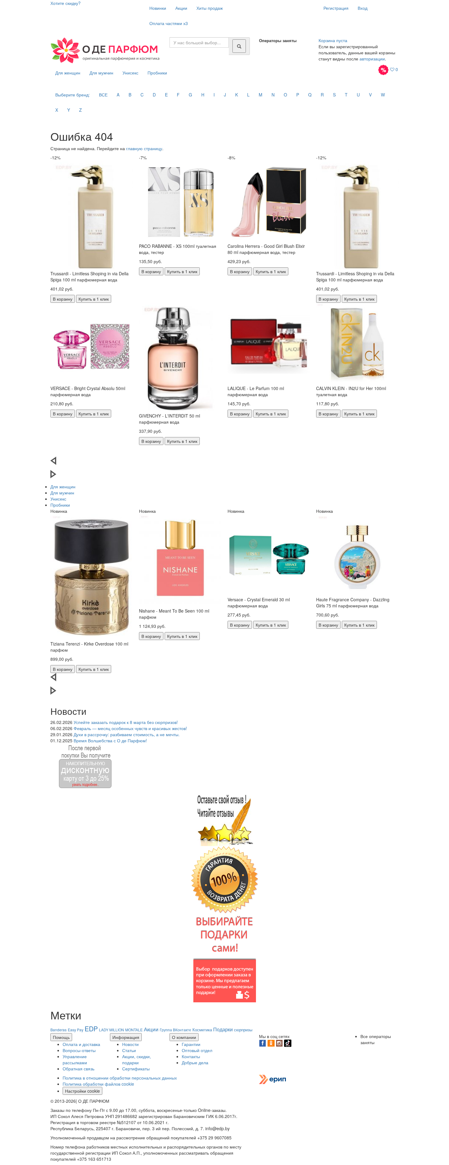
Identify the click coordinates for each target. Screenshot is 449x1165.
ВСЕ (103, 95)
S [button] (334, 95)
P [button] (297, 95)
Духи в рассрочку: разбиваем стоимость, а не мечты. (127, 734)
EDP (91, 1028)
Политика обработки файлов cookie (98, 1084)
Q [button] (310, 95)
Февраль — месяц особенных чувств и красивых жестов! (130, 728)
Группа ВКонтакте (175, 1029)
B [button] (130, 95)
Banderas (58, 1029)
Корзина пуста (333, 40)
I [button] (214, 95)
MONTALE (134, 1029)
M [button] (260, 95)
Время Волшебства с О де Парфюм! (110, 740)
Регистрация (336, 8)
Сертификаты (136, 1069)
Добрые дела (195, 1062)
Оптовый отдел (197, 1050)
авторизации (372, 59)
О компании (184, 1037)
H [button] (202, 95)
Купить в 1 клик (93, 299)
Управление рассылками (75, 1059)
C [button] (142, 95)
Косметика (202, 1030)
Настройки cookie (82, 1091)
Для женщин (67, 73)
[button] (224, 463)
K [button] (236, 95)
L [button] (248, 95)
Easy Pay (75, 1029)
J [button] (225, 95)
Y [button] (68, 110)
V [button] (370, 95)
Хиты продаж (209, 8)
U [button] (358, 95)
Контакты (191, 1056)
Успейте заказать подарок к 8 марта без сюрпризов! (126, 722)
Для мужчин (101, 73)
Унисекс (130, 73)
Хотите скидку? (65, 3)
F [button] (178, 95)
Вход (362, 8)
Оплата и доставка (81, 1044)
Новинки (157, 8)
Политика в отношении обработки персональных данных (120, 1078)
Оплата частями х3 (168, 23)
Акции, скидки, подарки (136, 1059)
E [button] (166, 95)
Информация (125, 1037)
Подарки (223, 1029)
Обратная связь (78, 1069)
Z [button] (80, 110)
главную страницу (144, 148)
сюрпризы (243, 1030)
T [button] (346, 95)
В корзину (62, 299)
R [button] (322, 95)
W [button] (383, 95)
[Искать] (239, 46)
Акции (181, 8)
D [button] (154, 95)
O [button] (285, 95)
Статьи (129, 1050)
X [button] (56, 110)
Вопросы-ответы (79, 1050)
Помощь (61, 1037)
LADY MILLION (111, 1029)
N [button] (273, 95)
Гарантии (191, 1044)
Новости (130, 1044)
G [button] (190, 95)
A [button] (118, 95)
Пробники (157, 73)
